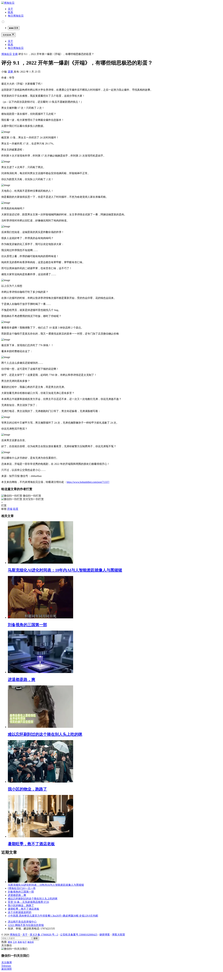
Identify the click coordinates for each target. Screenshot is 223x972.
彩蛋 (15, 509)
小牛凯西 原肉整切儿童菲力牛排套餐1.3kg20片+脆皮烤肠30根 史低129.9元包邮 (53, 915)
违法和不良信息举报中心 (22, 921)
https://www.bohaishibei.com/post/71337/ (88, 482)
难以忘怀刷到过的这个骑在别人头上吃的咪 (45, 734)
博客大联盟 (118, 934)
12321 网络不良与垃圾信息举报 (26, 925)
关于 (10, 8)
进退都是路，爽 (21, 679)
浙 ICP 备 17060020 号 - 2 (44, 934)
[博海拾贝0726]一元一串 (22, 888)
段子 (25, 942)
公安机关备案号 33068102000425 (78, 934)
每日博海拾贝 (16, 15)
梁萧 (11, 71)
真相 (20, 942)
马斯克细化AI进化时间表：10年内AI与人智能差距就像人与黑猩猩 (65, 570)
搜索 (35, 938)
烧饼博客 (104, 934)
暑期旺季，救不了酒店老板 (31, 844)
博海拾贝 (6, 54)
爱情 (10, 942)
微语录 (30, 942)
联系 (10, 12)
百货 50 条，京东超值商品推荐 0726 (28, 902)
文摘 (15, 54)
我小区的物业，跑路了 (27, 789)
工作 (15, 942)
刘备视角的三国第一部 (27, 625)
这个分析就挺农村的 (19, 912)
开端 (9, 509)
